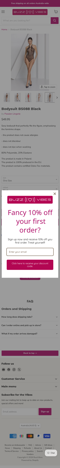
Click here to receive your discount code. (30, 265)
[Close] (54, 193)
